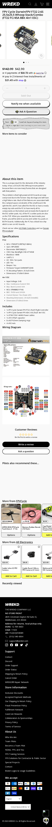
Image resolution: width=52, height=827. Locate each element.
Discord (8, 661)
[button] (26, 73)
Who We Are (11, 737)
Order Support (11, 665)
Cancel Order (11, 678)
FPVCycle (21, 501)
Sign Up (16, 125)
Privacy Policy (11, 722)
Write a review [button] (26, 444)
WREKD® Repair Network (17, 682)
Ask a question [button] (26, 451)
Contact (8, 657)
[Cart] (42, 4)
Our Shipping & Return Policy (18, 701)
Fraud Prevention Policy (16, 705)
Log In (8, 125)
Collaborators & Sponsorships (18, 718)
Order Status (11, 669)
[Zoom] (41, 55)
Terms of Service (13, 726)
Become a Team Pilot (15, 745)
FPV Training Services (15, 754)
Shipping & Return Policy (16, 674)
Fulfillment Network (14, 709)
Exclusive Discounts (14, 693)
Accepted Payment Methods (18, 697)
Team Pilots (10, 741)
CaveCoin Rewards (13, 714)
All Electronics (24, 542)
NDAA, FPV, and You (14, 749)
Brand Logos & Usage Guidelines (20, 770)
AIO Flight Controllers (27, 228)
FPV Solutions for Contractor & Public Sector (25, 758)
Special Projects (12, 762)
